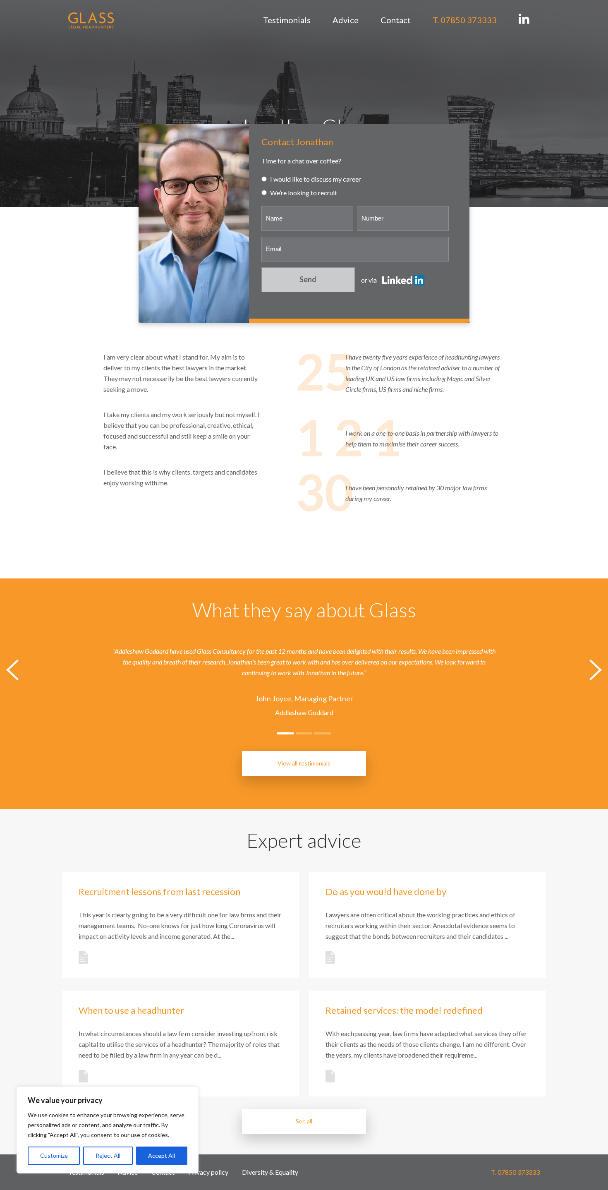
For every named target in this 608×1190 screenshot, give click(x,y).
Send (307, 279)
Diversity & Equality (270, 1172)
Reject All (108, 1155)
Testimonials (287, 20)
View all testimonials (304, 763)
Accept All (161, 1155)
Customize (54, 1155)
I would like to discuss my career (315, 179)
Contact (396, 20)
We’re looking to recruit (303, 193)
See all (304, 1121)
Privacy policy (208, 1172)
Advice (346, 20)
